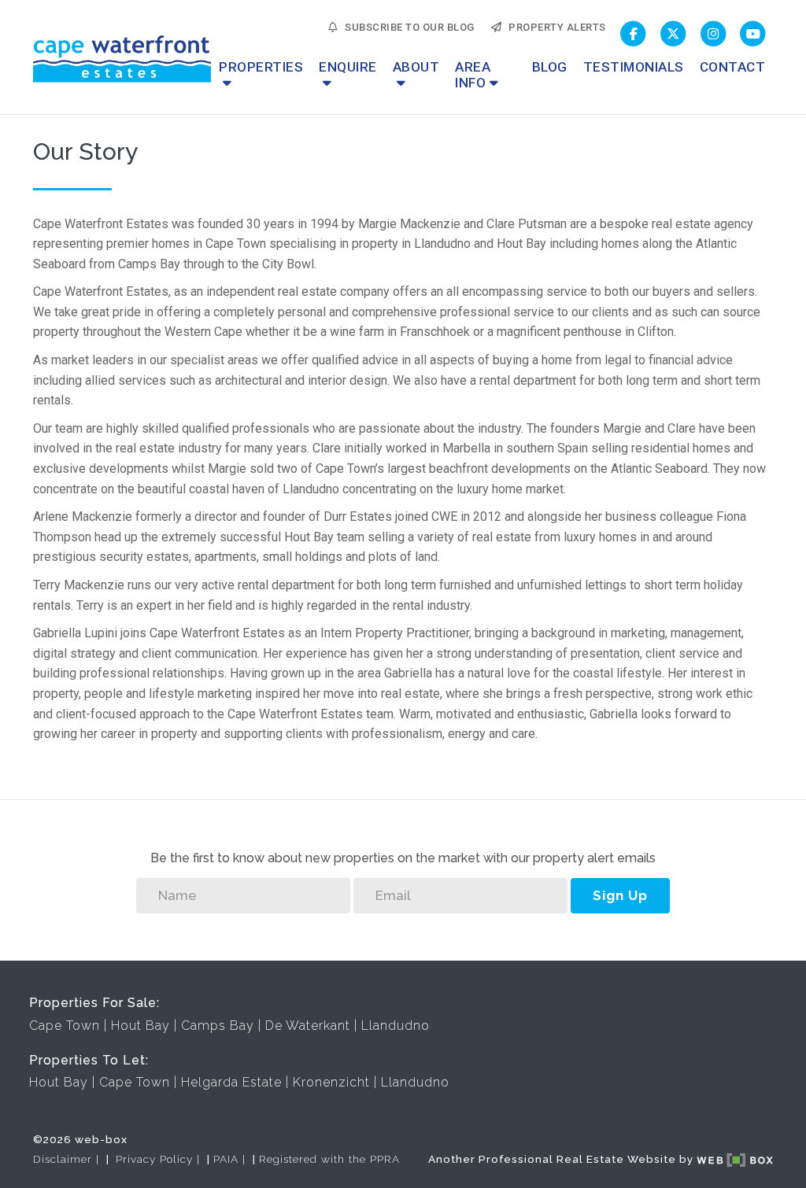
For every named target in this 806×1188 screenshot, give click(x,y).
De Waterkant (307, 1025)
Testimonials (633, 67)
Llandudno (395, 1025)
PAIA (225, 1159)
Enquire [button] (348, 67)
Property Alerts (554, 27)
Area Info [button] (472, 74)
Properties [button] (261, 67)
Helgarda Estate (231, 1082)
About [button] (416, 67)
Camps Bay (217, 1025)
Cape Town (64, 1025)
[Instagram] (713, 34)
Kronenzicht (331, 1082)
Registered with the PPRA (329, 1159)
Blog (550, 67)
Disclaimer (62, 1159)
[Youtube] (753, 34)
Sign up (620, 895)
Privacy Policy (154, 1159)
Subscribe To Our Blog (407, 27)
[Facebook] (634, 34)
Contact (733, 67)
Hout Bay (140, 1025)
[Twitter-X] (673, 34)
